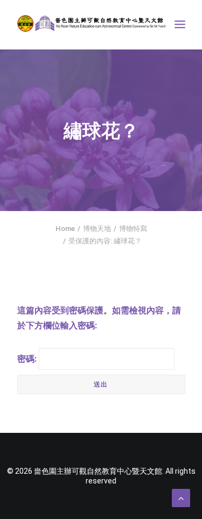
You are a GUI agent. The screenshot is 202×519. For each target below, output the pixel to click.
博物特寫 (133, 229)
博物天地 (97, 229)
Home (65, 229)
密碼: (28, 359)
